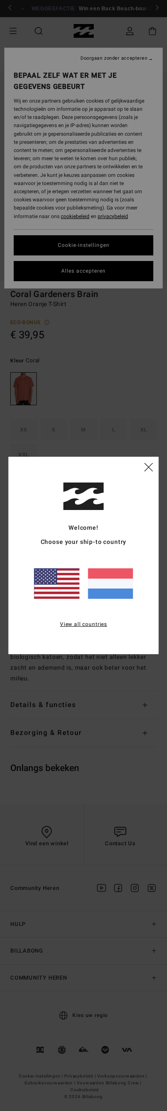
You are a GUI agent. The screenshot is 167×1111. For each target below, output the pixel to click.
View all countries (83, 624)
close (148, 466)
